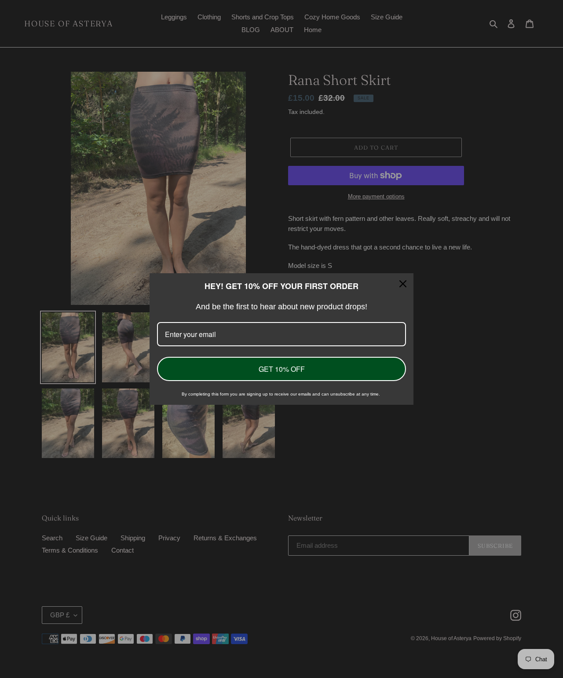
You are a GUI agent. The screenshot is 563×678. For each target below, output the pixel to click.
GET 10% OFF (282, 369)
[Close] (402, 283)
